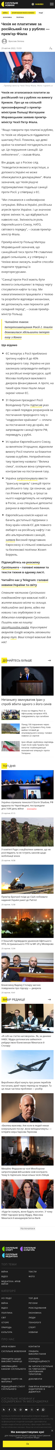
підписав (36, 405)
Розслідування (37, 1308)
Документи (35, 1379)
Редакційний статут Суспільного (13, 1387)
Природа (6, 1327)
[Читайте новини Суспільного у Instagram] (20, 1409)
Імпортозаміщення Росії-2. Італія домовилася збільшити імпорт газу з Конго (29, 332)
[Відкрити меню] (52, 4)
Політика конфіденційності (39, 1360)
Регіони (33, 1303)
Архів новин (8, 1346)
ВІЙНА (5, 13)
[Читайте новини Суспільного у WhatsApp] (43, 1409)
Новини (33, 1332)
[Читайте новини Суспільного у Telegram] (37, 1409)
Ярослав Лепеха (16, 41)
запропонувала (27, 478)
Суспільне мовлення (13, 1351)
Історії (5, 1322)
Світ (3, 1317)
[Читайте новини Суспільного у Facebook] (9, 1409)
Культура (6, 1332)
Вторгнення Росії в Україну (23, 13)
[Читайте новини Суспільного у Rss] (3, 1409)
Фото (32, 1276)
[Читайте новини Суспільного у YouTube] (26, 1409)
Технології (35, 1322)
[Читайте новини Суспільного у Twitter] (15, 1409)
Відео (4, 1276)
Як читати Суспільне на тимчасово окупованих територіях (41, 1370)
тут (13, 637)
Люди (32, 1317)
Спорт (32, 1327)
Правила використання (37, 1352)
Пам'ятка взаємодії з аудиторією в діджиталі (41, 1389)
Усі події (6, 1298)
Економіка (35, 1312)
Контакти (34, 1346)
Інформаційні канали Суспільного (13, 1367)
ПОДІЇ (41, 13)
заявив (10, 540)
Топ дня (33, 1298)
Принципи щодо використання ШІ (11, 1360)
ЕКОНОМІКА (7, 17)
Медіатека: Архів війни (10, 1282)
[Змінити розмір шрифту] (50, 48)
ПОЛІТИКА (20, 17)
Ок (27, 1444)
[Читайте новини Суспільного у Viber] (32, 1409)
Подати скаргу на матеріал (11, 1380)
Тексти (33, 1271)
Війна (4, 1271)
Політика (6, 1312)
